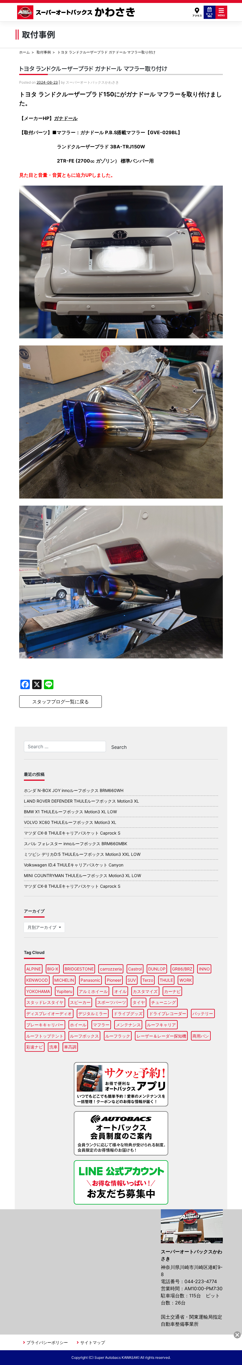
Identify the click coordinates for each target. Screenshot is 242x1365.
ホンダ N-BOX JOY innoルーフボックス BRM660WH (73, 790)
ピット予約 (209, 15)
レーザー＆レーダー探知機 (161, 1035)
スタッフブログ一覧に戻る (60, 702)
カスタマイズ (145, 991)
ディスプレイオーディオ (49, 1013)
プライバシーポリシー (47, 1342)
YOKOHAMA (38, 991)
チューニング (163, 1002)
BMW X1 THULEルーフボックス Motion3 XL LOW (70, 811)
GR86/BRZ (182, 968)
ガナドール (66, 118)
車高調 (70, 1046)
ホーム (24, 52)
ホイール (78, 1024)
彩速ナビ (34, 1046)
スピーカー (80, 1002)
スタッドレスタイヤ (44, 1002)
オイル (120, 991)
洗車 (53, 1046)
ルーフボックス (84, 1035)
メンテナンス (128, 1024)
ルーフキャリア (161, 1024)
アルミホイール (93, 991)
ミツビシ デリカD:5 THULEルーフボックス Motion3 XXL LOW (82, 854)
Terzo (147, 980)
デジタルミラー (92, 1013)
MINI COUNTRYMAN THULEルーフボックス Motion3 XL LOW (82, 875)
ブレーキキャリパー (44, 1024)
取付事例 (44, 52)
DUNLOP (157, 968)
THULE (166, 980)
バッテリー (202, 1013)
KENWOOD (37, 980)
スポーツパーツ (111, 1002)
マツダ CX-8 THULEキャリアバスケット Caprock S (72, 832)
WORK (185, 980)
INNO (204, 968)
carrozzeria (111, 968)
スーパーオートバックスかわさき (77, 12)
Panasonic (90, 980)
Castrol (135, 968)
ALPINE (33, 968)
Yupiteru (64, 991)
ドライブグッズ (128, 1013)
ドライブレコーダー (167, 1013)
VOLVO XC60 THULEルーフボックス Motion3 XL (70, 822)
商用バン (200, 1035)
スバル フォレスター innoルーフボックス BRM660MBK (75, 843)
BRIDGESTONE (79, 968)
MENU (221, 15)
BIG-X (52, 968)
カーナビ (172, 991)
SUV (131, 980)
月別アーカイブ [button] (42, 927)
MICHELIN (64, 980)
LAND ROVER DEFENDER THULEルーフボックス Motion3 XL (81, 801)
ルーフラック (117, 1035)
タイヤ (139, 1002)
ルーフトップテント (44, 1035)
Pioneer (114, 980)
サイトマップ (92, 1342)
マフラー (101, 1024)
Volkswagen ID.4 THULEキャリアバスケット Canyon (73, 864)
